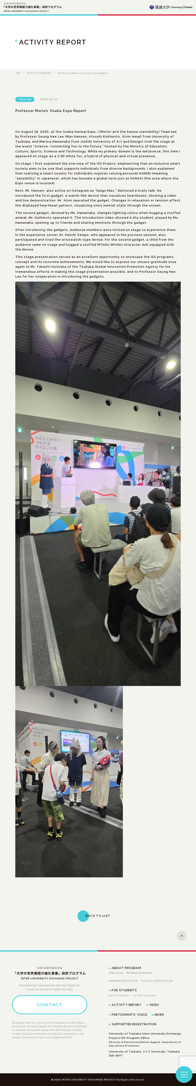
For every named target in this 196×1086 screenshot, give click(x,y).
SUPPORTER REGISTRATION (134, 1024)
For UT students (119, 995)
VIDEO (154, 1005)
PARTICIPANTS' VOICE (129, 1014)
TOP (18, 73)
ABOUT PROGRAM (126, 968)
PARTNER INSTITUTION (123, 981)
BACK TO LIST (98, 916)
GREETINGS (116, 973)
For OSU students (144, 995)
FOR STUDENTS (124, 990)
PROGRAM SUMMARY (139, 973)
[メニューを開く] (184, 1074)
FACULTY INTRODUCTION (157, 981)
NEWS (159, 1014)
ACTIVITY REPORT (39, 73)
